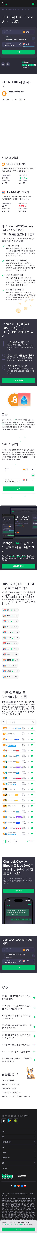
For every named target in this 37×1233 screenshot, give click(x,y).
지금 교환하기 (18, 380)
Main (3, 9)
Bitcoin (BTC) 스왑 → (8, 1080)
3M (16, 100)
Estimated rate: (10, 39)
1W (8, 100)
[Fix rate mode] (20, 44)
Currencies (11, 9)
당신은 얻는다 (7, 43)
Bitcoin (19, 9)
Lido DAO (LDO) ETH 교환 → (11, 1084)
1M (12, 100)
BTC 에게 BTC (14, 728)
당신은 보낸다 (7, 31)
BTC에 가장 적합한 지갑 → (10, 1092)
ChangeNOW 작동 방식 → (10, 1088)
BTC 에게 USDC (13, 811)
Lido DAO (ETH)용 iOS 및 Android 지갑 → (15, 1096)
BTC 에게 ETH (11, 734)
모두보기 (30, 841)
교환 (19, 52)
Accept (18, 1229)
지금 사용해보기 (18, 566)
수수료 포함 (9, 36)
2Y (24, 100)
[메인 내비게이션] (33, 4)
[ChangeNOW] (4, 3)
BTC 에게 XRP (11, 789)
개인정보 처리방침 (16, 1224)
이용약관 (5, 1224)
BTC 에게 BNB (13, 800)
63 (16, 841)
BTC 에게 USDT (13, 750)
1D (3, 100)
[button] (29, 32)
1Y (20, 100)
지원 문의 (18, 891)
